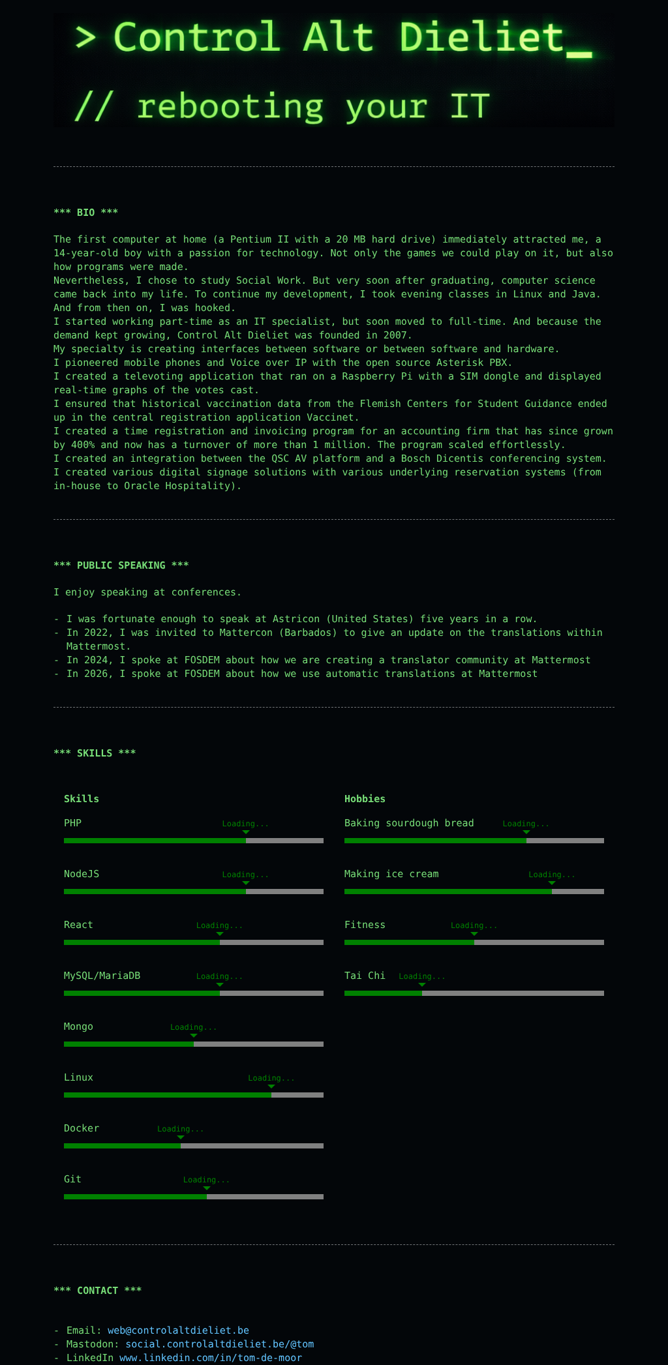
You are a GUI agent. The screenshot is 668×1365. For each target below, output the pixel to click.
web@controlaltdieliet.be (178, 1330)
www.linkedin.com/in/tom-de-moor (210, 1358)
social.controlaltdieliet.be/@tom (219, 1344)
